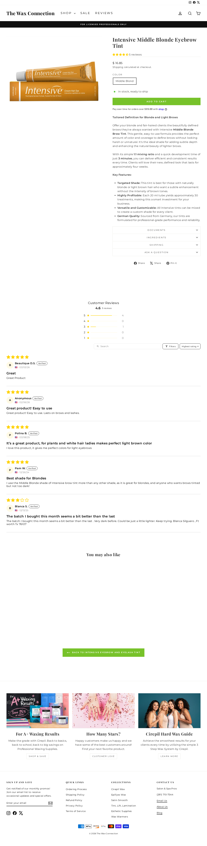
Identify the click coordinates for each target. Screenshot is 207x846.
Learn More (169, 756)
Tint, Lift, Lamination (123, 805)
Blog (160, 812)
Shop (67, 13)
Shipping (118, 67)
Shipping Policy (75, 794)
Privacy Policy (74, 805)
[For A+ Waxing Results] (37, 710)
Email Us (162, 800)
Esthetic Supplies (121, 811)
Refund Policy (74, 800)
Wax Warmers (119, 816)
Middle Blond (125, 81)
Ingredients (156, 237)
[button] (121, 54)
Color (117, 74)
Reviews (104, 13)
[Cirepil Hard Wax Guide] (169, 710)
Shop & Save (37, 756)
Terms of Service (76, 811)
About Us (162, 806)
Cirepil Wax (118, 789)
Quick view (29, 607)
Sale (85, 13)
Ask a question (157, 252)
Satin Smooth (119, 800)
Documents (156, 230)
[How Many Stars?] (103, 710)
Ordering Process (76, 789)
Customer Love (103, 756)
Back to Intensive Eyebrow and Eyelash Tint (105, 652)
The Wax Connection (30, 13)
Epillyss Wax (118, 794)
